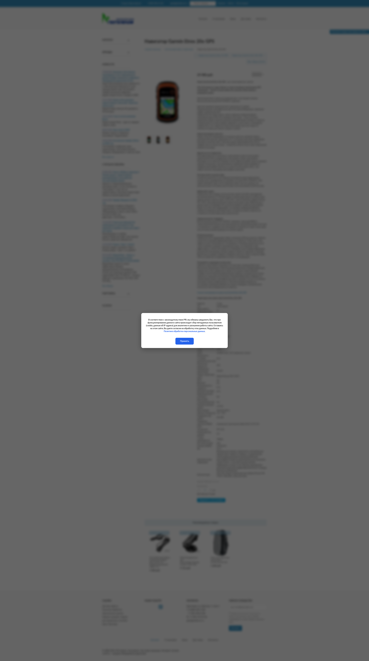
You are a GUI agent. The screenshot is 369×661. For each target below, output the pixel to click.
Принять (184, 341)
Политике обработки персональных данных (184, 331)
